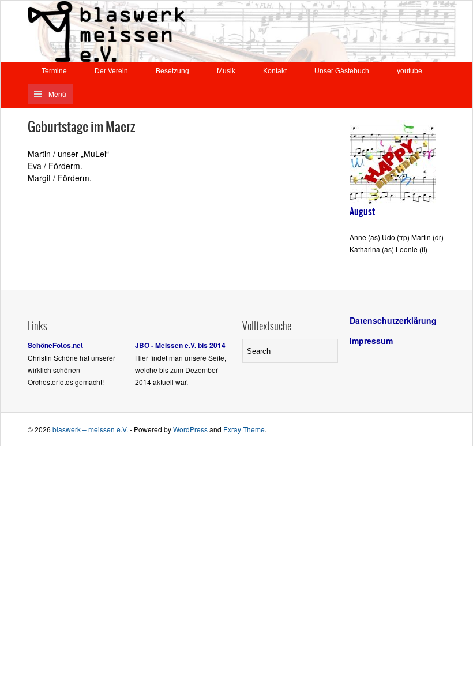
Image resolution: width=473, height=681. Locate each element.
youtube (409, 71)
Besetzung (172, 71)
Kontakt (275, 71)
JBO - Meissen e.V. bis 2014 (180, 345)
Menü (57, 94)
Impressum (371, 340)
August (362, 212)
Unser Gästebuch (341, 71)
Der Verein (111, 71)
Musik (226, 71)
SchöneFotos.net (55, 345)
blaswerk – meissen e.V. (90, 429)
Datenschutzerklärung (393, 320)
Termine (54, 71)
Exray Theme (244, 429)
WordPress (190, 429)
